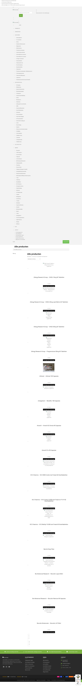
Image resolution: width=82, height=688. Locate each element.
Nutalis (17, 221)
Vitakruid (18, 156)
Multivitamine (19, 48)
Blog (16, 226)
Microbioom (18, 99)
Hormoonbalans (19, 114)
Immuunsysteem (19, 118)
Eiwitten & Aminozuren (20, 43)
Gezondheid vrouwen (47, 666)
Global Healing (19, 188)
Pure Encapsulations (20, 217)
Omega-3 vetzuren (20, 58)
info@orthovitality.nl (66, 663)
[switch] (78, 683)
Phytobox (18, 165)
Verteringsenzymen (20, 73)
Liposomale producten (20, 52)
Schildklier (18, 131)
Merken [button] (16, 147)
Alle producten (18, 144)
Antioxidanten (19, 37)
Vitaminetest (17, 28)
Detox (17, 41)
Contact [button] (16, 229)
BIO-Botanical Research (20, 160)
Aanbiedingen (17, 31)
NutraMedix (18, 181)
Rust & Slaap (18, 124)
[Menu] (80, 675)
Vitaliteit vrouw (19, 135)
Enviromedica (19, 154)
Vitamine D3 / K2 (19, 62)
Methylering (18, 87)
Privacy (48, 680)
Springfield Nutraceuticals (21, 171)
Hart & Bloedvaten (19, 110)
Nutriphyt (18, 202)
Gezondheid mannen (47, 668)
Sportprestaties (19, 67)
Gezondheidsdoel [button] (18, 82)
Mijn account (27, 669)
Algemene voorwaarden (20, 239)
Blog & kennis (45, 671)
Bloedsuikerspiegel (20, 91)
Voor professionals (46, 669)
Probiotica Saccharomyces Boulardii (23, 79)
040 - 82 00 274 (66, 665)
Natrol (17, 211)
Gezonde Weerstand (20, 108)
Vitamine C (18, 77)
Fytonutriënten (19, 60)
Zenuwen (18, 137)
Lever (17, 122)
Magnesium (18, 46)
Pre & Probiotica (19, 64)
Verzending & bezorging (29, 662)
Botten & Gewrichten (20, 89)
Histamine (18, 101)
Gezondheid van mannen (21, 54)
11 (29, 642)
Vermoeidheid (19, 133)
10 (29, 641)
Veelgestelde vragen (29, 660)
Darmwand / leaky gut (20, 120)
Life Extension (19, 158)
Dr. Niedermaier (19, 192)
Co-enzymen (18, 39)
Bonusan (18, 150)
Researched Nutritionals (20, 173)
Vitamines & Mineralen (20, 75)
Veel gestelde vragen (20, 235)
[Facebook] (4, 667)
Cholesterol (18, 93)
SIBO (17, 106)
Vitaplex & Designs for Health (21, 169)
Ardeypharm (18, 215)
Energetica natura (19, 186)
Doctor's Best (18, 167)
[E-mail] (9, 667)
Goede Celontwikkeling (20, 95)
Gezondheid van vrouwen (21, 56)
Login (14, 241)
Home (20, 25)
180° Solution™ (19, 152)
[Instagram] (6, 667)
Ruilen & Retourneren (20, 238)
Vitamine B (18, 69)
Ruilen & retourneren (29, 664)
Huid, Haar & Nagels (20, 116)
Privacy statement (19, 236)
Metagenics (18, 196)
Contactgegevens (19, 232)
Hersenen (18, 112)
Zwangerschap (19, 139)
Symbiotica (18, 198)
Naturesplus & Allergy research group (23, 175)
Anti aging (18, 85)
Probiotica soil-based (20, 50)
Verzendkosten (19, 233)
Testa (17, 213)
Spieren (17, 127)
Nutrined (18, 190)
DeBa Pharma (19, 219)
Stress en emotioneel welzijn (21, 129)
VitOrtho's (18, 179)
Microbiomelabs (19, 209)
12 (29, 644)
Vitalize (17, 194)
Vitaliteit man (18, 141)
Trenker (17, 200)
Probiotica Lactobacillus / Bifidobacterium (24, 71)
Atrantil (17, 207)
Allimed (17, 223)
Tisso (17, 177)
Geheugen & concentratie (21, 103)
